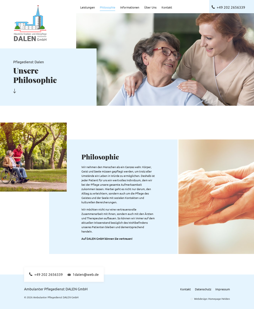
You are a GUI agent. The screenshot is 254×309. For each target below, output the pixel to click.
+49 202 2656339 (231, 7)
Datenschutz (203, 289)
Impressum (222, 289)
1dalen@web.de (86, 274)
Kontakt (185, 289)
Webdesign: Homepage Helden (212, 298)
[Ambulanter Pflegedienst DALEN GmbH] (30, 23)
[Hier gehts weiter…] (14, 90)
